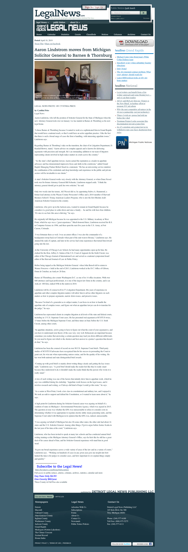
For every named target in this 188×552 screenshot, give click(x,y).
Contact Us (75, 518)
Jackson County (41, 524)
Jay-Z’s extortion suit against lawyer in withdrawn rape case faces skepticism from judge (134, 130)
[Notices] (105, 34)
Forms (73, 512)
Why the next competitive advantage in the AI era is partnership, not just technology (134, 110)
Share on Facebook (52, 43)
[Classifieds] (91, 34)
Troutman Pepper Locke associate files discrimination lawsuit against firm (132, 122)
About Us (75, 515)
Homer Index (40, 538)
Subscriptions (76, 509)
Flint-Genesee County (44, 515)
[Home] (39, 34)
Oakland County (41, 512)
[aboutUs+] (75, 23)
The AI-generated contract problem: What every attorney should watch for (134, 73)
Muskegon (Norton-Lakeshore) (47, 529)
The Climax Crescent (43, 532)
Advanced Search (116, 16)
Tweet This (39, 43)
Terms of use (55, 543)
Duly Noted (121, 68)
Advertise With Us (78, 507)
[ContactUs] (146, 34)
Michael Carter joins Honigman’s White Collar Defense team (133, 58)
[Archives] (131, 34)
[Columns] (118, 34)
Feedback (67, 543)
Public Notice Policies (80, 524)
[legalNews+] (42, 23)
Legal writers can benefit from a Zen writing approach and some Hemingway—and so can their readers (134, 95)
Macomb (38, 509)
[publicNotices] (59, 23)
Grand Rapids (40, 526)
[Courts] (78, 34)
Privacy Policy (41, 543)
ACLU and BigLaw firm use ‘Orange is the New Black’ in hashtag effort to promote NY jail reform (133, 103)
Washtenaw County (43, 521)
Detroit (38, 507)
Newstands (75, 521)
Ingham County (41, 518)
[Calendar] (51, 34)
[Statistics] (65, 34)
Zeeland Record (41, 535)
